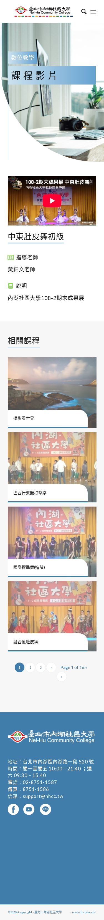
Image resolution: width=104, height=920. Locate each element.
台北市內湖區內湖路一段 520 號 (58, 762)
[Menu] (93, 11)
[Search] (81, 11)
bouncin (90, 912)
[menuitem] (81, 11)
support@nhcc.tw (43, 796)
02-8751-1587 (40, 782)
